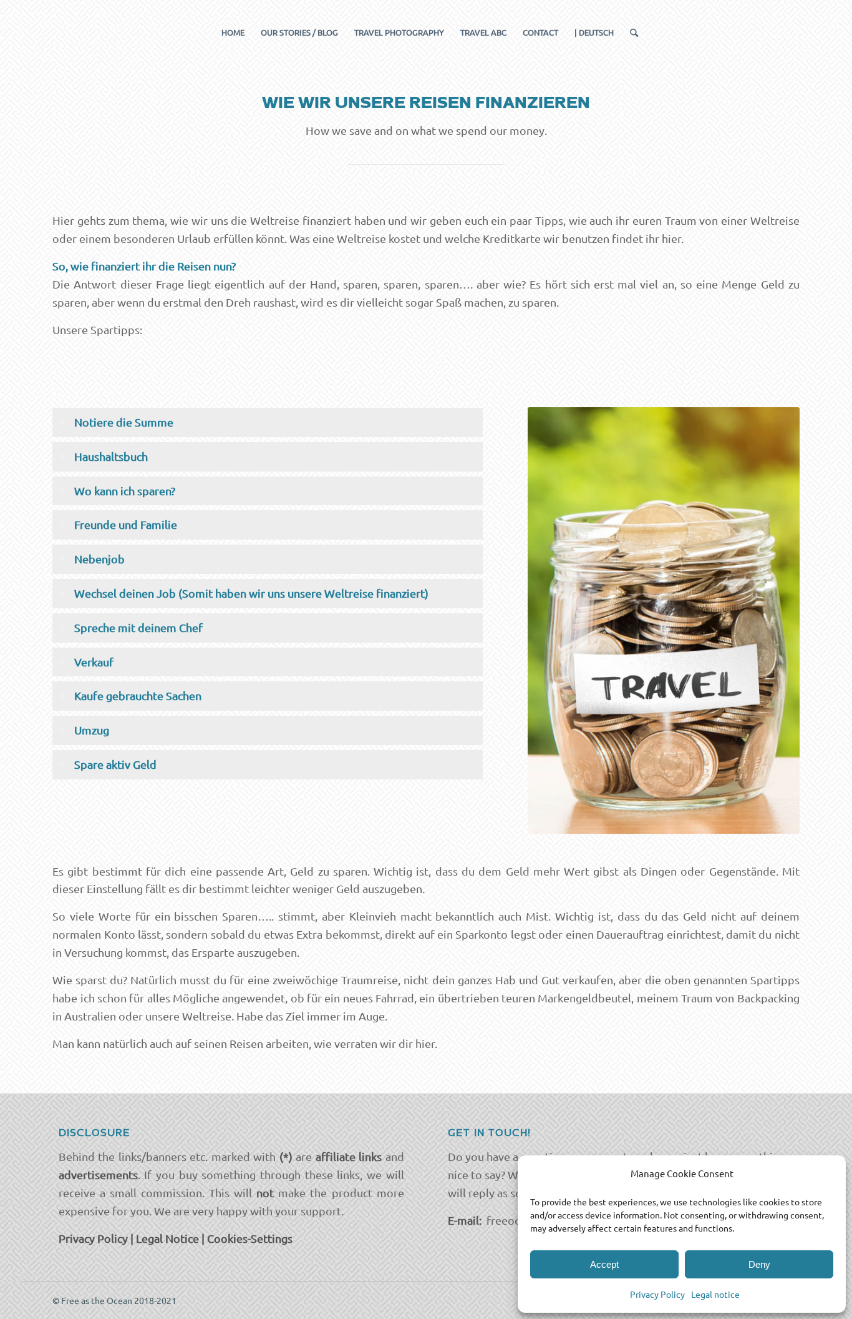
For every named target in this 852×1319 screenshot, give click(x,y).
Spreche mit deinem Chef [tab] (138, 627)
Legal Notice (167, 1238)
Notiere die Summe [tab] (123, 421)
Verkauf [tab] (94, 661)
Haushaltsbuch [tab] (111, 456)
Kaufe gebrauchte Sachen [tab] (137, 695)
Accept (604, 1264)
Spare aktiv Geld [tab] (115, 764)
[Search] (630, 32)
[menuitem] (233, 32)
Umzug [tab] (91, 729)
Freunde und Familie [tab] (125, 524)
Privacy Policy (657, 1294)
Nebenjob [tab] (99, 558)
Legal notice (715, 1294)
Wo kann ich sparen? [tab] (124, 490)
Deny (759, 1264)
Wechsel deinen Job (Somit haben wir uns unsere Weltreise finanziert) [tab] (251, 593)
